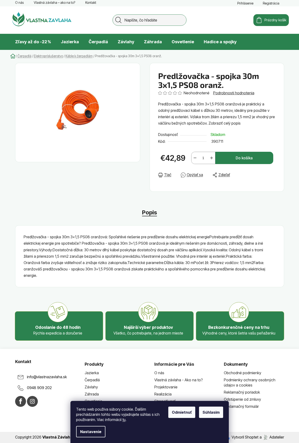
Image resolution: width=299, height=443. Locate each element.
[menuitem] (33, 42)
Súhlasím (211, 412)
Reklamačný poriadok (242, 392)
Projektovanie (166, 387)
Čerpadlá (92, 380)
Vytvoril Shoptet (245, 437)
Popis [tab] (149, 212)
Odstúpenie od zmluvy (242, 399)
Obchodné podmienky (242, 372)
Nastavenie (90, 431)
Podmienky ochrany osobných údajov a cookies (249, 382)
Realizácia (163, 394)
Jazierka (92, 372)
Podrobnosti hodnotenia (233, 93)
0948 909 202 (39, 387)
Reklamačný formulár (241, 406)
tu (124, 419)
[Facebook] (20, 401)
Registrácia (271, 3)
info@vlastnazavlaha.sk (47, 376)
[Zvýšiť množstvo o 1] (211, 158)
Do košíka (244, 158)
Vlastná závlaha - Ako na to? (178, 380)
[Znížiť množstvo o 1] (195, 158)
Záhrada (92, 394)
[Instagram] (32, 401)
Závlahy (91, 387)
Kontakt (90, 2)
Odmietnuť (182, 412)
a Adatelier (272, 437)
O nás (19, 2)
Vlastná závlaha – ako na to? (54, 2)
